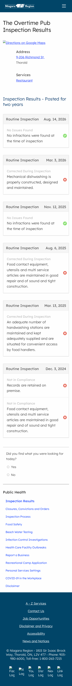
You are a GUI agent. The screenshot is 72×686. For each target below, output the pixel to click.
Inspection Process (18, 516)
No (13, 475)
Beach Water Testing (19, 532)
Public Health (14, 492)
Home (19, 6)
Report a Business (17, 555)
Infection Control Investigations (27, 539)
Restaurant (24, 80)
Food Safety (14, 524)
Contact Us (36, 611)
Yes (13, 467)
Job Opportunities (36, 619)
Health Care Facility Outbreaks (26, 547)
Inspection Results (20, 501)
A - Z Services (36, 603)
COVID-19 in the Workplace (23, 578)
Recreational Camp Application (26, 563)
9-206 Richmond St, (30, 57)
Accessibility (36, 634)
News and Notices (36, 641)
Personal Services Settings (23, 570)
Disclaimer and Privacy (36, 626)
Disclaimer (13, 586)
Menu (64, 6)
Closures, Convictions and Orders (27, 509)
